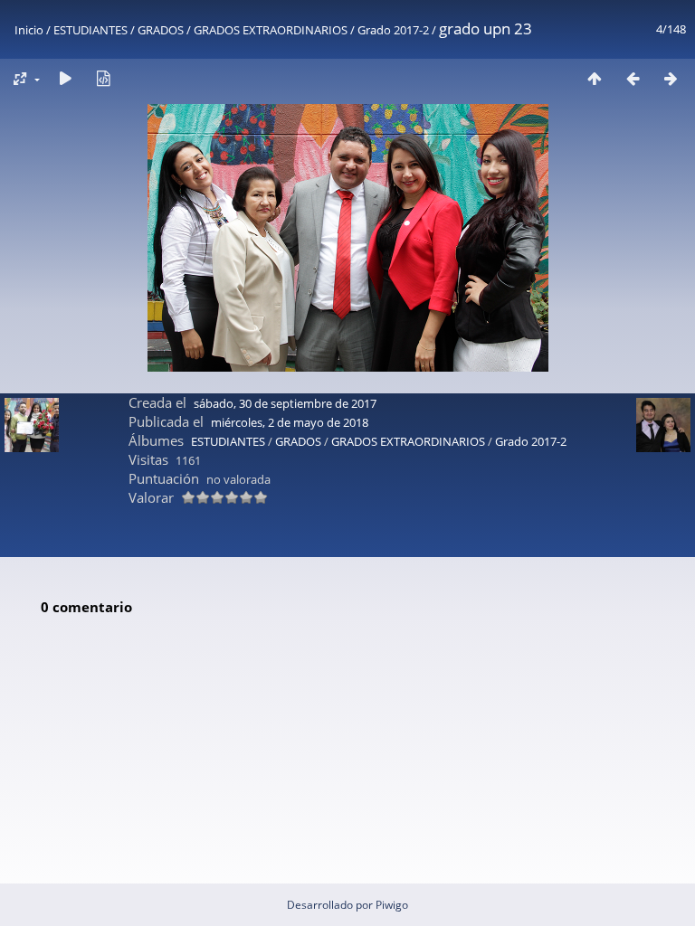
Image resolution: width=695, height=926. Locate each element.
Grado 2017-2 (393, 30)
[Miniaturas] (595, 78)
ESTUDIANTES (90, 30)
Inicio (28, 30)
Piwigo (392, 904)
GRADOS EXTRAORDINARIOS (271, 30)
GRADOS (161, 30)
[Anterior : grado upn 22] (633, 78)
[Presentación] (65, 78)
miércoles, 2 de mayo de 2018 (289, 422)
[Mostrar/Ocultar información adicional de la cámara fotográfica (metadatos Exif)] (103, 78)
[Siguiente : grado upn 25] (671, 78)
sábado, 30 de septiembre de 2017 (285, 403)
